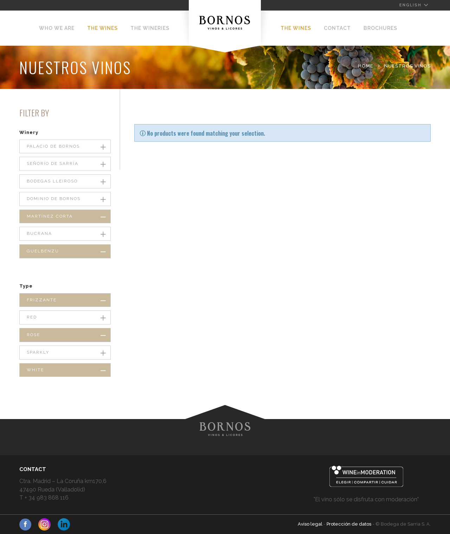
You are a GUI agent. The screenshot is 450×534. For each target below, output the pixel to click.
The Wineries (149, 28)
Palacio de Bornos (53, 146)
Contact (337, 28)
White (35, 369)
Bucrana (39, 233)
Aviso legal (310, 524)
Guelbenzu (43, 251)
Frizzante (42, 299)
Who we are (57, 28)
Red (32, 317)
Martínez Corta (50, 216)
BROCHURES (380, 28)
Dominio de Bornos (54, 198)
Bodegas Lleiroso (52, 181)
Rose (33, 334)
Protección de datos (349, 524)
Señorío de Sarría (52, 163)
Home (365, 66)
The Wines (102, 28)
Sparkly (38, 352)
